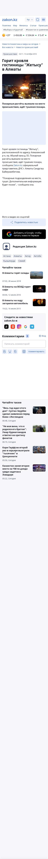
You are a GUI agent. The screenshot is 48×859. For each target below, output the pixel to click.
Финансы (23, 25)
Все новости (7, 47)
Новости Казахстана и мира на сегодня (20, 44)
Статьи (33, 25)
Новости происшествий (27, 47)
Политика (6, 25)
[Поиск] (37, 19)
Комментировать (36, 351)
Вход (44, 336)
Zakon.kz (18, 165)
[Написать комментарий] (24, 344)
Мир (15, 25)
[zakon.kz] (9, 19)
